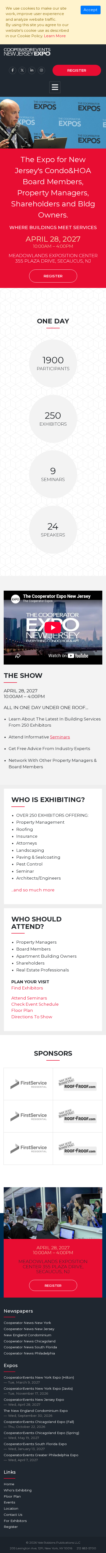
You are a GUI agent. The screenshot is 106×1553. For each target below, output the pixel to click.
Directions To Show (31, 1016)
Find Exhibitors (27, 987)
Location (11, 1508)
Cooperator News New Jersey (29, 1329)
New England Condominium (27, 1335)
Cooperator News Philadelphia (29, 1353)
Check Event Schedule (35, 1004)
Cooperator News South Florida (30, 1347)
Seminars (60, 737)
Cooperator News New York (27, 1323)
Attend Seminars (29, 998)
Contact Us (13, 1515)
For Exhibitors (15, 1521)
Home (9, 1484)
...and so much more (32, 889)
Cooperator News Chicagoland (29, 1341)
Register (76, 70)
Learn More (55, 35)
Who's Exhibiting (18, 1490)
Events (9, 1502)
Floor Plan (22, 1010)
